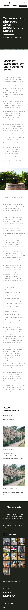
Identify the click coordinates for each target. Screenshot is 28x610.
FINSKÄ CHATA (10, 6)
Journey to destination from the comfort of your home (13, 456)
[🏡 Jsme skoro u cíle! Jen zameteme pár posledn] (6, 564)
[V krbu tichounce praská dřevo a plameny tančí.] (21, 556)
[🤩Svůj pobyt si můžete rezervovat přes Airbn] (14, 541)
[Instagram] (4, 607)
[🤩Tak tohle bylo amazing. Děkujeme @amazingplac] (6, 541)
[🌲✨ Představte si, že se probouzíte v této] (6, 556)
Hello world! (9, 419)
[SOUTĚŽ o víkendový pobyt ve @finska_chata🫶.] (14, 549)
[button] (2, 178)
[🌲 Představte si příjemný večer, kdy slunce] (14, 564)
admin (5, 415)
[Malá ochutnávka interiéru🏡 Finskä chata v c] (21, 549)
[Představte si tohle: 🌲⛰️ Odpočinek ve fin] (6, 571)
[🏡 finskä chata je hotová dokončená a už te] (14, 556)
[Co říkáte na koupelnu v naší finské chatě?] (21, 564)
